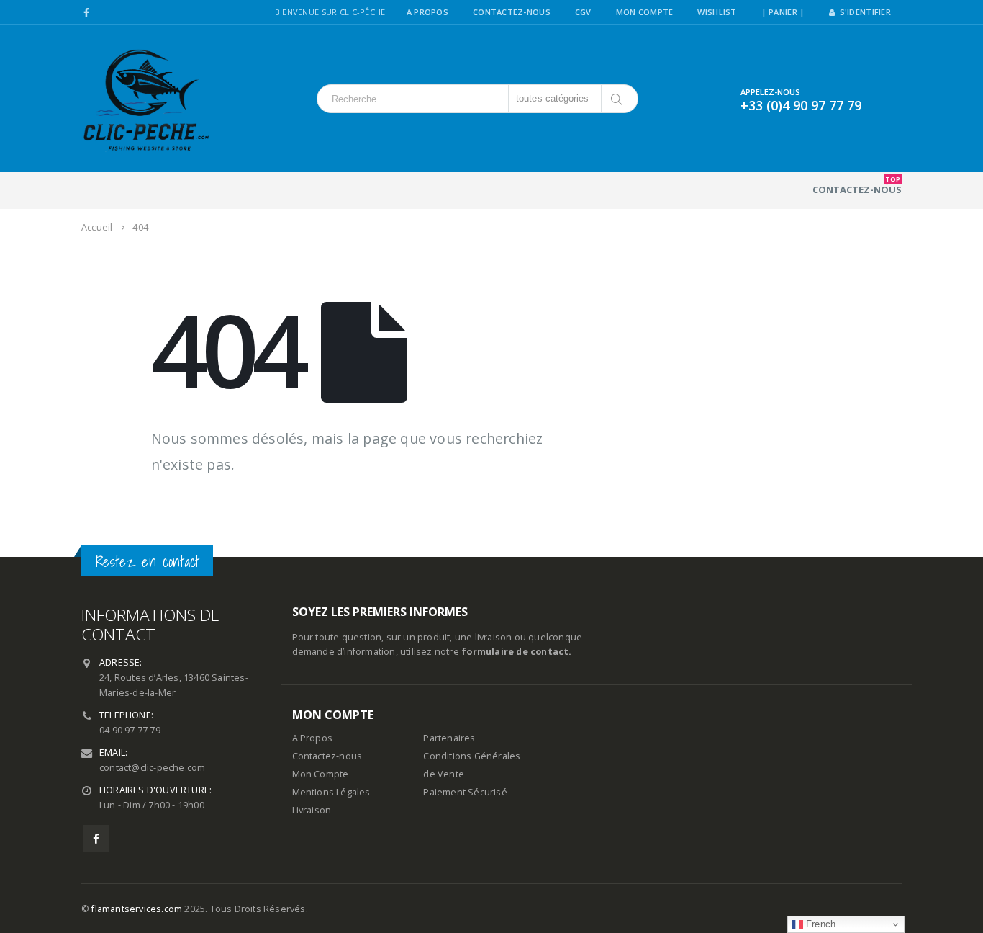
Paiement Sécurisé (465, 792)
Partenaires (449, 738)
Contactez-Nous (512, 11)
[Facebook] (87, 13)
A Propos (427, 11)
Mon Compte (645, 11)
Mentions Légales (331, 792)
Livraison (312, 810)
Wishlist (716, 11)
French (819, 924)
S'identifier (865, 11)
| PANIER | (783, 11)
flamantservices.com (136, 909)
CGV (583, 11)
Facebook (96, 838)
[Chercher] (618, 98)
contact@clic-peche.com (152, 768)
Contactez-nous (857, 185)
